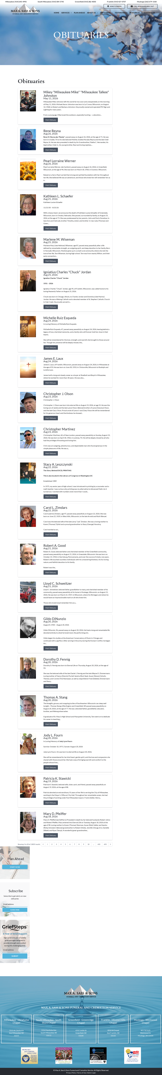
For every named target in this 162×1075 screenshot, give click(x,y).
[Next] (110, 844)
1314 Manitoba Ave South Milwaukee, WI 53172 (49, 1032)
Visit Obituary (50, 120)
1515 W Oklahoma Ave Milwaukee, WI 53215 (16, 1033)
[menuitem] (56, 12)
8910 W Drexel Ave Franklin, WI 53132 (113, 1033)
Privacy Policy (71, 1073)
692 (99, 844)
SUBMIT (15, 956)
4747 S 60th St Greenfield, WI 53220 (81, 1033)
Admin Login (91, 1073)
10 (88, 844)
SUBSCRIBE (15, 910)
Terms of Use (81, 1073)
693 (105, 844)
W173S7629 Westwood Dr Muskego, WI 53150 (145, 1033)
